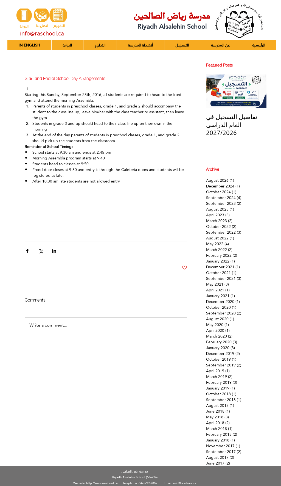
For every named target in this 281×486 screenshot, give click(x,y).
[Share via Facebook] (27, 250)
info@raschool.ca (184, 483)
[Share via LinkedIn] (54, 250)
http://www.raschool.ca (102, 483)
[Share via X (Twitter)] (40, 250)
